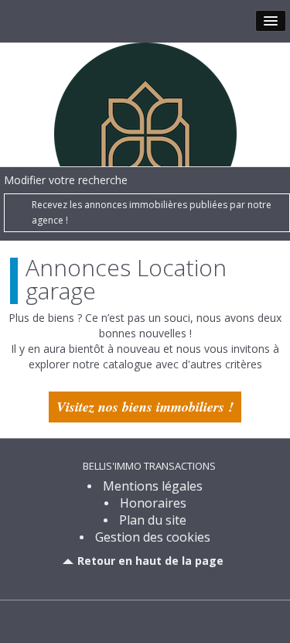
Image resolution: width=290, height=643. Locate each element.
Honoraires (153, 502)
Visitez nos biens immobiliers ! (145, 406)
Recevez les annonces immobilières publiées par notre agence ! (151, 212)
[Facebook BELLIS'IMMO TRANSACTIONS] (132, 619)
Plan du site (152, 519)
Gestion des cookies (152, 537)
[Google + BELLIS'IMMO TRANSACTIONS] (158, 619)
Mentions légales (153, 485)
